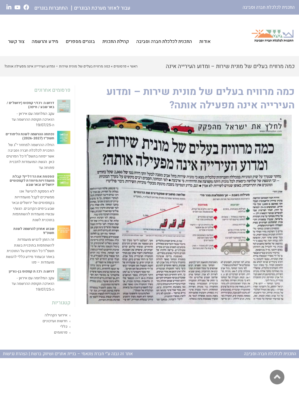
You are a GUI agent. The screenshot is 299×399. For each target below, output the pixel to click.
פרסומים (120, 66)
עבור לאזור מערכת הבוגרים (102, 8)
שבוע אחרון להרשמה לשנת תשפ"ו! (33, 230)
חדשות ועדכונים (55, 321)
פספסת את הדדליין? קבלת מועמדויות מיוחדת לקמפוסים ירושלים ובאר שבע (32, 180)
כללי (63, 326)
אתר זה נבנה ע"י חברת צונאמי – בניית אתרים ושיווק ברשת (82, 354)
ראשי (134, 66)
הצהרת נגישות (15, 354)
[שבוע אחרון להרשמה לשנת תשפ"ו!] (63, 232)
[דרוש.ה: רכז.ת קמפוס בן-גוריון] (63, 274)
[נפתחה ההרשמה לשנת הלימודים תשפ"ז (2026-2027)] (63, 137)
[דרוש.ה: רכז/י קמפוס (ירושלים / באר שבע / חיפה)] (63, 106)
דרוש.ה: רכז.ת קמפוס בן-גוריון (31, 271)
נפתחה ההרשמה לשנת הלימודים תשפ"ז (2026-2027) (30, 136)
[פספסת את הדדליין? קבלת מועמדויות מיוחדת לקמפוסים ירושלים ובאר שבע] (63, 179)
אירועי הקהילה (56, 315)
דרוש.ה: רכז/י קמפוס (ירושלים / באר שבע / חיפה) (30, 105)
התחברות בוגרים (51, 8)
